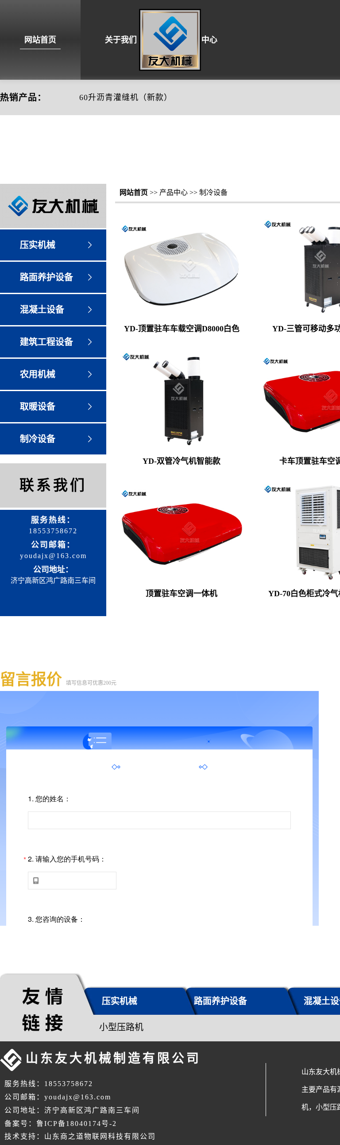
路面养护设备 (46, 277)
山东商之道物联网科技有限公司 (100, 1136)
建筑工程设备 (46, 342)
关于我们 (121, 39)
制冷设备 (37, 439)
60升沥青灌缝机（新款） (125, 97)
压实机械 (37, 245)
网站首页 (40, 39)
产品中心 (201, 39)
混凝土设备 (42, 309)
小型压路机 (121, 1027)
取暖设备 (37, 406)
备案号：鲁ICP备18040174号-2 (60, 1123)
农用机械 (37, 374)
